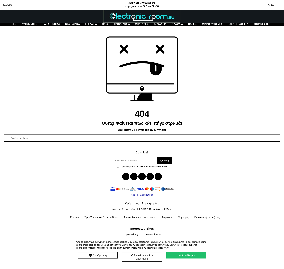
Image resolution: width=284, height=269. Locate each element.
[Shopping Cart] (260, 16)
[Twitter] (134, 176)
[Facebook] (125, 176)
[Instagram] (150, 176)
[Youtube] (142, 176)
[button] (23, 16)
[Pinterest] (158, 176)
